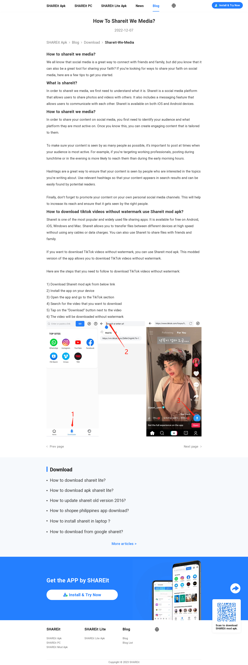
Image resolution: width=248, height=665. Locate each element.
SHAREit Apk (56, 6)
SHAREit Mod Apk (57, 647)
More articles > (124, 544)
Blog (156, 6)
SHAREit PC (83, 6)
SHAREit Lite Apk (114, 6)
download (92, 42)
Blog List (128, 642)
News (140, 6)
